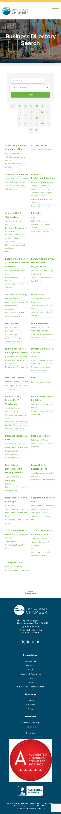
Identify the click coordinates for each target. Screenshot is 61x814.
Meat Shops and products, (16, 513)
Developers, (10, 480)
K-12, (33, 217)
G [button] (20, 112)
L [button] (47, 112)
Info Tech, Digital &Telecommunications (17, 379)
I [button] (31, 112)
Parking (25, 570)
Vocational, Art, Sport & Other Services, (41, 226)
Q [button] (43, 118)
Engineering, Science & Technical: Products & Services (17, 263)
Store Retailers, (37, 506)
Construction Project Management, (13, 223)
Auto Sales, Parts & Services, (17, 179)
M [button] (19, 118)
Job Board (30, 727)
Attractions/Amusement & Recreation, (42, 474)
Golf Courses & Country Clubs (15, 546)
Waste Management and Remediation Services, (41, 365)
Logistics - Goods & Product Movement (42, 412)
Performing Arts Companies (43, 480)
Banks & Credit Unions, (14, 313)
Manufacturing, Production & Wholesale (13, 400)
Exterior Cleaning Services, (42, 360)
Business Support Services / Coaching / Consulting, (43, 184)
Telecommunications (14, 389)
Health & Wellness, (13, 328)
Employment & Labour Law (16, 367)
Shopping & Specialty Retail (42, 499)
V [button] (36, 124)
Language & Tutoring (40, 231)
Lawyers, (35, 382)
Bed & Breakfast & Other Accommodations (41, 554)
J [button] (36, 112)
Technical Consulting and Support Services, (41, 194)
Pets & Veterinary (40, 436)
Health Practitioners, (13, 331)
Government (38, 294)
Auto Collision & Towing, (15, 182)
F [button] (48, 106)
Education (36, 213)
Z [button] (36, 130)
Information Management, (42, 189)
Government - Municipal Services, (41, 307)
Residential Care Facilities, (16, 338)
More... (48, 206)
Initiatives (30, 665)
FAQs (30, 670)
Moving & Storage (12, 491)
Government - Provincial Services (41, 314)
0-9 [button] (12, 106)
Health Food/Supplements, (16, 520)
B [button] (25, 106)
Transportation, (16, 567)
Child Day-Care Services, (41, 277)
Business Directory (30, 722)
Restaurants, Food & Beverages (16, 499)
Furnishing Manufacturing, (16, 422)
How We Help (30, 661)
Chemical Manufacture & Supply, (15, 416)
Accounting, (10, 309)
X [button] (48, 124)
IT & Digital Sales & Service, (16, 386)
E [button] (43, 106)
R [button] (48, 118)
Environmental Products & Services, (16, 272)
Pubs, (7, 516)
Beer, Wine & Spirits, (39, 509)
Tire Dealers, (21, 186)
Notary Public (45, 382)
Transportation (13, 562)
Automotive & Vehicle (17, 174)
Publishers (9, 167)
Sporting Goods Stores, (40, 516)
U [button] (31, 124)
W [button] (42, 124)
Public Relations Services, (16, 164)
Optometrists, (10, 342)
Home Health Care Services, (17, 447)
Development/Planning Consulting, (41, 201)
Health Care (11, 323)
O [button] (31, 118)
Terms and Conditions (38, 806)
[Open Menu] (55, 10)
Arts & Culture (39, 145)
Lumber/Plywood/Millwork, (17, 425)
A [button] (20, 106)
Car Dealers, (10, 186)
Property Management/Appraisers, (16, 485)
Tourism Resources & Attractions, (40, 543)
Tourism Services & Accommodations (41, 532)
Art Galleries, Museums (41, 150)
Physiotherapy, (11, 335)
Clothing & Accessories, (41, 513)
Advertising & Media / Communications (17, 147)
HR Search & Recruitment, (16, 357)
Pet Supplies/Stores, (40, 440)
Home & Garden (39, 323)
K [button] (42, 112)
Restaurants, (10, 506)
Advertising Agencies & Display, (15, 158)
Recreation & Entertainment (39, 467)
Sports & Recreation (16, 530)
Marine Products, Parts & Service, (41, 406)
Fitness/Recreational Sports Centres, (17, 536)
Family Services (37, 281)
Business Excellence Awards (30, 687)
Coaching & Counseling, (15, 444)
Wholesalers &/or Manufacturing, (12, 409)
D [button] (37, 106)
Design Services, (38, 206)
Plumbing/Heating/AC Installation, (15, 246)
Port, (7, 567)
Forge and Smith (38, 808)
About (30, 678)
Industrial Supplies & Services (42, 351)
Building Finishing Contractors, (12, 240)
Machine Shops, (12, 429)
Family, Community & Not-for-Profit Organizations (42, 263)
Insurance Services (13, 316)
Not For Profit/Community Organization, (42, 272)
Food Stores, (50, 506)
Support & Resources (30, 674)
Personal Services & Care (16, 438)
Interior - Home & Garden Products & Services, (41, 329)
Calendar (30, 705)
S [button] (19, 124)
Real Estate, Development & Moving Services (14, 469)
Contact (30, 682)
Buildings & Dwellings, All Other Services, (16, 229)
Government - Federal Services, (40, 300)
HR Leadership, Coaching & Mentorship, (16, 362)
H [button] (26, 112)
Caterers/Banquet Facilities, (16, 509)
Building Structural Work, (16, 235)
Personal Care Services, (15, 451)
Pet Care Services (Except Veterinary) (41, 445)
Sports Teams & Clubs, (14, 541)
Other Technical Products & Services (16, 285)
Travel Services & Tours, (41, 538)
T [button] (25, 124)
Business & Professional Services (43, 176)
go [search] (31, 94)
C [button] (31, 106)
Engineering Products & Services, (15, 279)
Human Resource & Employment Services (17, 351)
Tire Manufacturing (13, 189)
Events (30, 700)
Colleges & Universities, (41, 221)
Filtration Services (38, 371)
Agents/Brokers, (12, 477)
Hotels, (34, 549)
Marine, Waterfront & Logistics (42, 398)
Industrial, (35, 357)
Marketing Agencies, (13, 153)
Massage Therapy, (12, 454)
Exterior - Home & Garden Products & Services (42, 336)
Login (32, 733)
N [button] (25, 118)
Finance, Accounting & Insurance (16, 296)
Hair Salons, (10, 458)
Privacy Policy (19, 806)
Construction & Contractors (13, 215)
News (30, 709)
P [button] (37, 118)
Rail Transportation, (13, 570)
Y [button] (31, 130)
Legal (34, 377)
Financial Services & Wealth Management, (17, 304)
